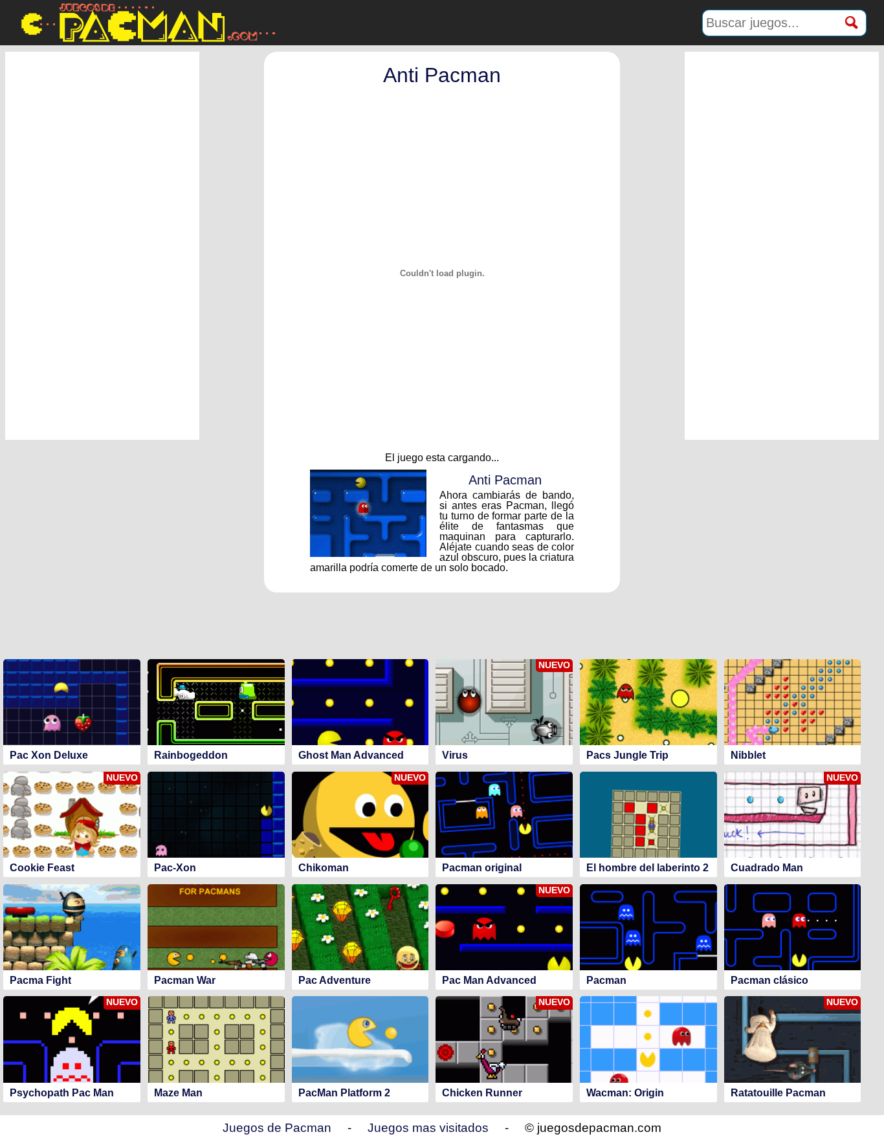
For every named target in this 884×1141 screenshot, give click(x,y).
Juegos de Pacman (277, 1128)
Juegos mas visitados (428, 1128)
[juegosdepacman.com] (146, 22)
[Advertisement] (102, 246)
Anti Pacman (442, 75)
